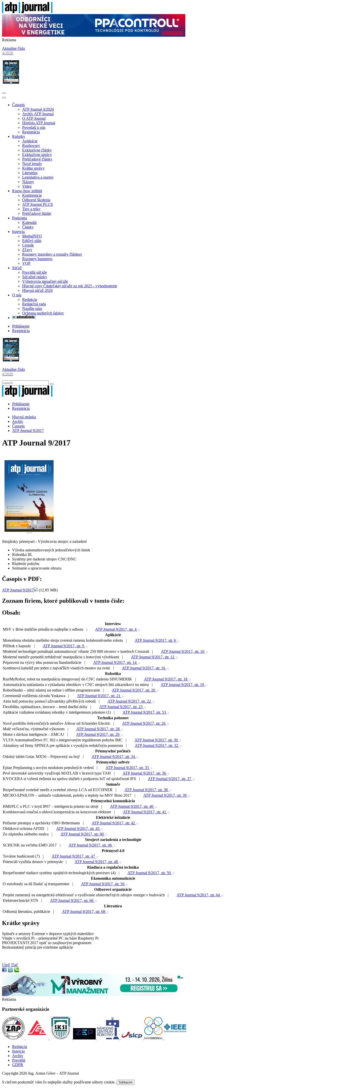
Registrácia (31, 132)
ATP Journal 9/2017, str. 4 (116, 629)
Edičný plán (31, 240)
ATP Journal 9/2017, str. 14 (115, 662)
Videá (26, 186)
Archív (17, 421)
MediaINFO (32, 236)
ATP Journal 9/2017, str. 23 (121, 707)
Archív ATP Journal (38, 114)
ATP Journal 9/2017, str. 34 (114, 756)
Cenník (28, 245)
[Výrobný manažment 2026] (93, 995)
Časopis (18, 105)
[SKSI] (61, 1038)
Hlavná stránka (24, 417)
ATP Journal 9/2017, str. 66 (72, 900)
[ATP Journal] (27, 12)
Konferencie (32, 195)
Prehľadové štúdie (36, 213)
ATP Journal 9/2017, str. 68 (84, 911)
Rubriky (18, 136)
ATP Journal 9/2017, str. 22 (130, 701)
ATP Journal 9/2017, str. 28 (98, 729)
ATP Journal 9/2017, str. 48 (97, 862)
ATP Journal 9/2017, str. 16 (144, 668)
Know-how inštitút (27, 191)
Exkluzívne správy (37, 154)
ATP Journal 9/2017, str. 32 (157, 745)
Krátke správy (33, 168)
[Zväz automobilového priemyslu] (14, 1038)
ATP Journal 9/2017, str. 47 (74, 856)
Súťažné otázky (34, 277)
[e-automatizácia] (23, 317)
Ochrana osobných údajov (43, 313)
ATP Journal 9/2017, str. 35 (128, 767)
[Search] (52, 384)
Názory (28, 182)
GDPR (17, 1065)
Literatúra (30, 173)
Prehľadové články (37, 159)
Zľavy (27, 250)
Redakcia (29, 299)
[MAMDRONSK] (154, 1038)
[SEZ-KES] (37, 1038)
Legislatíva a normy (38, 177)
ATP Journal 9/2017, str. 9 (64, 646)
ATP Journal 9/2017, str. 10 (183, 651)
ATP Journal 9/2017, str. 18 (166, 679)
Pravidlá (18, 1060)
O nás (16, 295)
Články (28, 227)
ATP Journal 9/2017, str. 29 (98, 734)
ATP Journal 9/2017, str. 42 (114, 823)
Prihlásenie (20, 326)
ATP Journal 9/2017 (28, 430)
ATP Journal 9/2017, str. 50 (149, 873)
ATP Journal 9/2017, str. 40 (132, 806)
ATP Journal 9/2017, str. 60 (82, 834)
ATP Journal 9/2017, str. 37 (170, 779)
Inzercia (18, 231)
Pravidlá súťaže (34, 272)
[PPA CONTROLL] (93, 35)
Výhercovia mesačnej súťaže (45, 281)
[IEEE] (175, 1038)
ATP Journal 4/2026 (38, 109)
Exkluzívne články (37, 150)
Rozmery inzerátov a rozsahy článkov (52, 254)
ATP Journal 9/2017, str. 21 (99, 696)
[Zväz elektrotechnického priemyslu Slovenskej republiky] (85, 1038)
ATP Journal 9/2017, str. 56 (103, 884)
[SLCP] (132, 1038)
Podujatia (19, 218)
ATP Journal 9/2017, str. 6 (156, 640)
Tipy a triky (31, 209)
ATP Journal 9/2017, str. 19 (183, 684)
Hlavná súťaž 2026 (37, 290)
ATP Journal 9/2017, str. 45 (78, 828)
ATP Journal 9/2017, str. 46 (90, 845)
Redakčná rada (34, 304)
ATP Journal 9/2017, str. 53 (145, 712)
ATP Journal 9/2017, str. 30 (156, 740)
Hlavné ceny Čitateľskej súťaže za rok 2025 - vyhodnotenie (69, 286)
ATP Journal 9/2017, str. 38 (146, 790)
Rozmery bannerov (37, 259)
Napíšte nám (32, 308)
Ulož (6, 965)
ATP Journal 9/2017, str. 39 (165, 795)
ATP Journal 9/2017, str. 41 (145, 812)
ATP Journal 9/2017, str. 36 (145, 773)
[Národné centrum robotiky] (108, 1038)
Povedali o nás (33, 127)
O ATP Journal (34, 118)
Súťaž (17, 268)
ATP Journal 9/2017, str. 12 (153, 657)
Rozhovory (31, 145)
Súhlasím (125, 1082)
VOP (26, 263)
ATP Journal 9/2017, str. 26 (144, 723)
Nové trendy (32, 164)
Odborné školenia (36, 200)
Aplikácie (30, 141)
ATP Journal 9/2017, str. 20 (134, 690)
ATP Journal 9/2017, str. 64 (199, 895)
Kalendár (29, 222)
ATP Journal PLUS (37, 204)
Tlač (14, 965)
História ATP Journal (38, 123)
